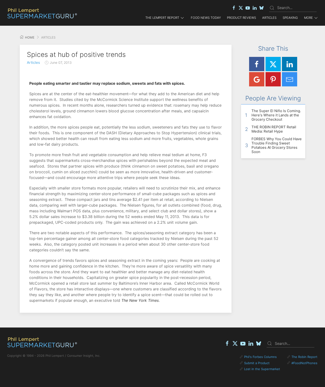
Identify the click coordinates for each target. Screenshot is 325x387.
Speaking (290, 18)
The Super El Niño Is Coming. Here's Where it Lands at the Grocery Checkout (276, 115)
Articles (269, 18)
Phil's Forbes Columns (260, 357)
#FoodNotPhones (304, 363)
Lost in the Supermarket (262, 369)
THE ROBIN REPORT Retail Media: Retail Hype (273, 129)
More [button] (308, 18)
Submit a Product (257, 363)
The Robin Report (304, 357)
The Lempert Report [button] (162, 18)
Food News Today (206, 18)
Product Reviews (241, 18)
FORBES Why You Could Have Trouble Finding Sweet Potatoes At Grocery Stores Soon (276, 145)
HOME (29, 37)
